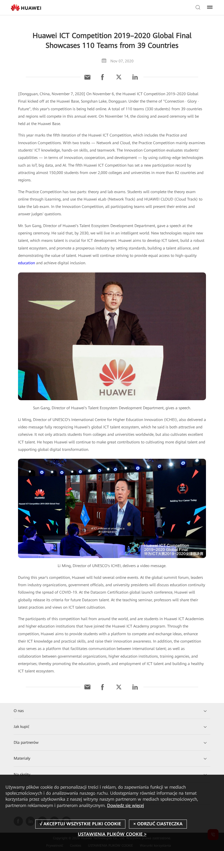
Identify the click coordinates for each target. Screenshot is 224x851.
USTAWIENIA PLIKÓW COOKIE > (112, 834)
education (26, 263)
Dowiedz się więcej (125, 805)
